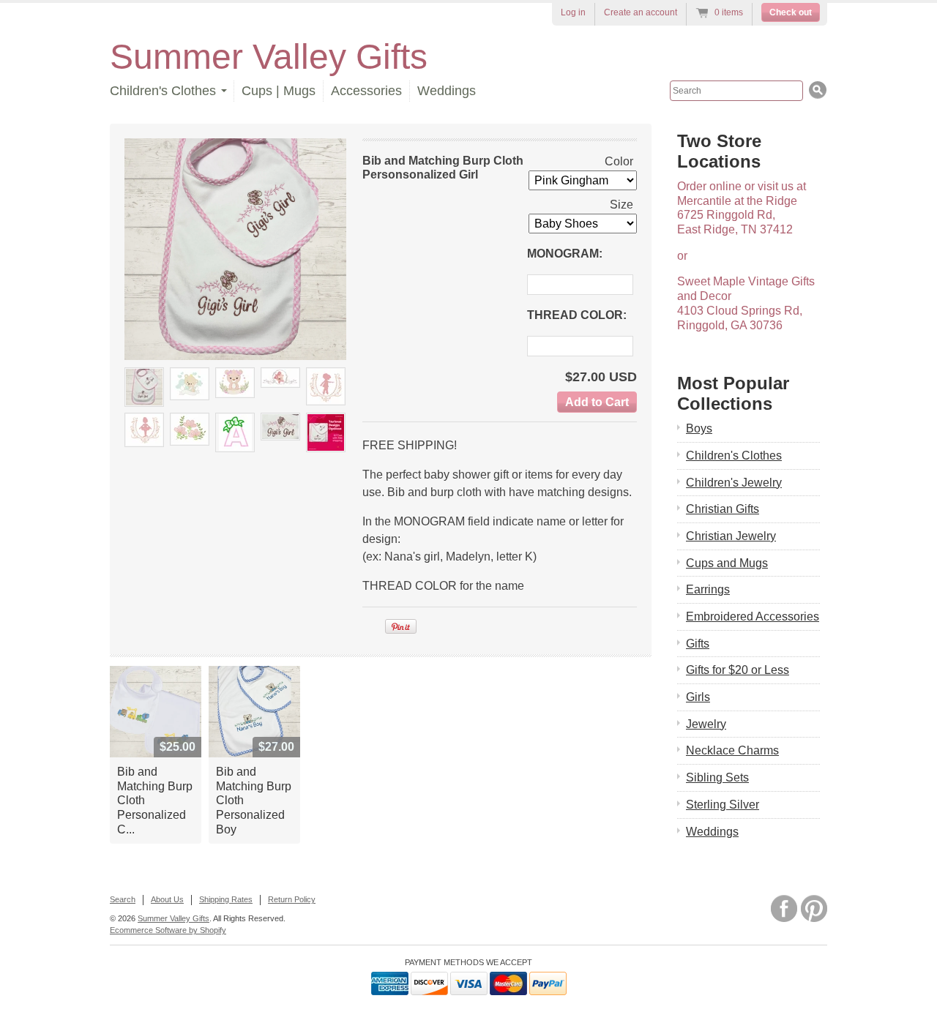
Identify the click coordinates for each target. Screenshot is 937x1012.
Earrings (708, 589)
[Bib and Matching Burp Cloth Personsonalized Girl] (144, 387)
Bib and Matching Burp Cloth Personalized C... (155, 800)
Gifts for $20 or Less (737, 670)
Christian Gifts (722, 509)
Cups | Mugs (279, 90)
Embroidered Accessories (752, 616)
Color (619, 161)
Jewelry (706, 724)
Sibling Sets (717, 777)
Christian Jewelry (731, 536)
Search (122, 899)
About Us (167, 899)
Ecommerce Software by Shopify (168, 930)
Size (621, 204)
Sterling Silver (722, 804)
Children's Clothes (734, 455)
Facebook (784, 908)
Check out (790, 12)
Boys (699, 428)
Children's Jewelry (734, 482)
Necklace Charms (732, 750)
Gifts (697, 643)
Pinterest (814, 908)
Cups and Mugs (727, 563)
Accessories (366, 90)
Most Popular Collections (733, 393)
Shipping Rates (226, 899)
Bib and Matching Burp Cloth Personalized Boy (253, 800)
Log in (573, 12)
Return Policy (292, 899)
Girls (698, 697)
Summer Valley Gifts (269, 56)
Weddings (446, 90)
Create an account (640, 12)
